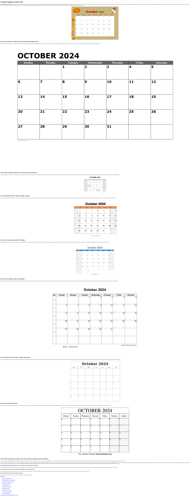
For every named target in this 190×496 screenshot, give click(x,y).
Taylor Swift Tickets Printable (7, 491)
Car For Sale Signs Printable (6, 478)
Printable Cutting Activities (6, 490)
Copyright (16, 495)
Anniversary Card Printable (6, 483)
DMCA (13, 495)
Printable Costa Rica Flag (6, 493)
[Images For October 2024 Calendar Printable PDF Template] (95, 218)
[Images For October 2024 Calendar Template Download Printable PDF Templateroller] (95, 23)
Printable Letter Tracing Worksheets (8, 481)
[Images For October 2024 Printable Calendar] (95, 381)
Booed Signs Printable (5, 488)
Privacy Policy (5, 495)
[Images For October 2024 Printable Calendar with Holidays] (95, 260)
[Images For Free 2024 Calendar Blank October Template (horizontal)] (95, 319)
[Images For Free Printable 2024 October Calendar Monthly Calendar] (95, 185)
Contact (1, 495)
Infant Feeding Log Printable (6, 486)
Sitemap (9, 495)
